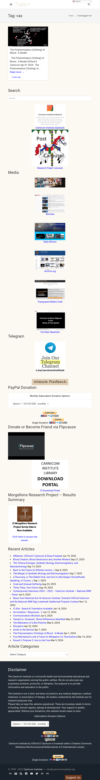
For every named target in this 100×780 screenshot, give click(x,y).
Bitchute (50, 214)
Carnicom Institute (33, 769)
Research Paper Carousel (50, 168)
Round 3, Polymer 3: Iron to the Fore (31, 640)
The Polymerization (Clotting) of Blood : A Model (38, 633)
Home (71, 16)
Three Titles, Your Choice (26, 587)
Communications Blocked (26, 615)
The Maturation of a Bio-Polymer (29, 622)
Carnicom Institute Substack (50, 127)
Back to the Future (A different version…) (34, 570)
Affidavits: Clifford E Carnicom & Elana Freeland (37, 556)
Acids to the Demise (23, 629)
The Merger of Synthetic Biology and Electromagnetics (41, 573)
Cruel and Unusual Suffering (27, 584)
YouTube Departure (50, 332)
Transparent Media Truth (50, 301)
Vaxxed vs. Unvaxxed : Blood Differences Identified (39, 619)
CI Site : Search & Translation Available (33, 608)
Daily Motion (50, 241)
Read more (15, 72)
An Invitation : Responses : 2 (27, 612)
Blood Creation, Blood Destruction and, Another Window (41, 559)
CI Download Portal (50, 490)
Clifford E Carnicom (41, 743)
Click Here (17, 536)
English (77, 1)
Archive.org (50, 271)
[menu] (11, 4)
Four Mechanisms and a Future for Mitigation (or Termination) (45, 636)
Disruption (18, 626)
